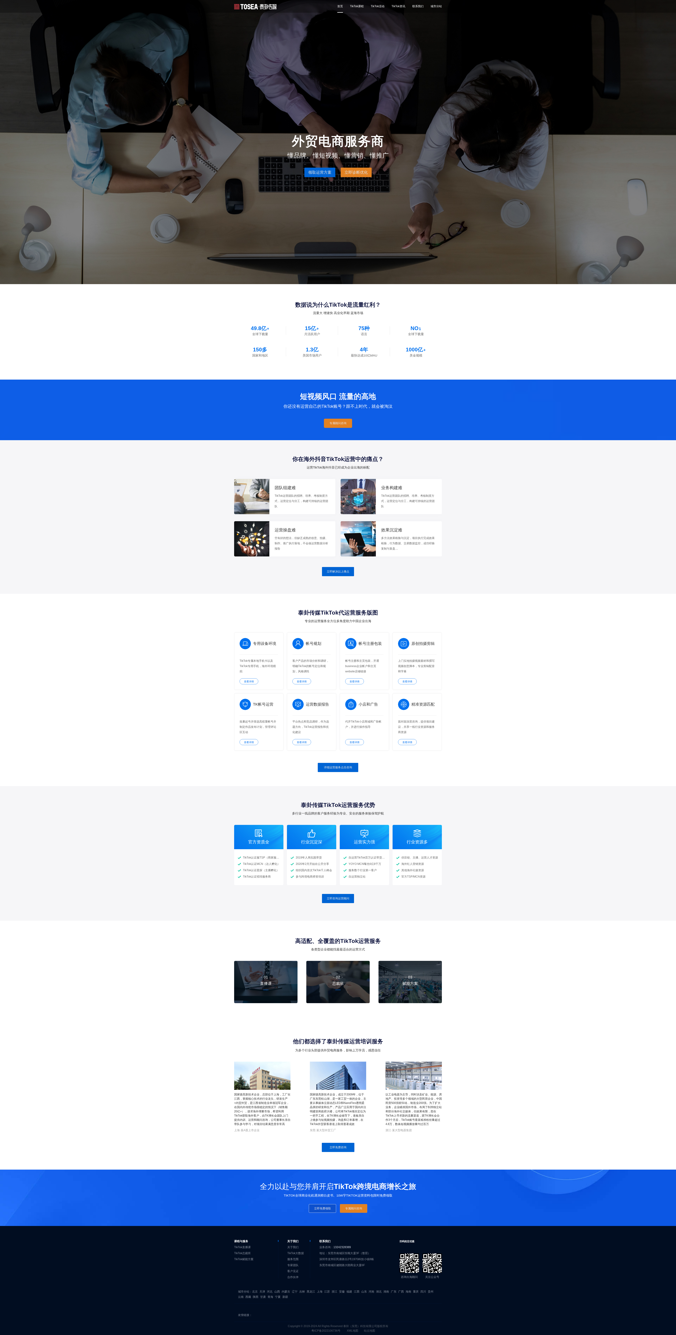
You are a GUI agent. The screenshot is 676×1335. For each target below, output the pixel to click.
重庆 (416, 1291)
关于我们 (293, 1247)
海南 (408, 1291)
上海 (320, 1291)
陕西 (255, 1296)
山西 (277, 1291)
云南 (241, 1296)
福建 (349, 1291)
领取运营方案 (319, 172)
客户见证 (293, 1271)
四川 (423, 1291)
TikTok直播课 (242, 1247)
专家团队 (293, 1265)
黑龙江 (311, 1291)
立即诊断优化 (356, 172)
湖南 (386, 1291)
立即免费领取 (322, 1208)
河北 (270, 1291)
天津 (262, 1291)
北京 (255, 1291)
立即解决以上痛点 (338, 571)
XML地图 (352, 1330)
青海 (270, 1296)
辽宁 (295, 1291)
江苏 (327, 1291)
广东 (393, 1291)
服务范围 (293, 1259)
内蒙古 (286, 1291)
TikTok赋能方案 (244, 1259)
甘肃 (263, 1296)
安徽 (342, 1291)
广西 (401, 1291)
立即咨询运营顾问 (338, 898)
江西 (356, 1291)
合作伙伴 (293, 1277)
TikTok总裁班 (242, 1253)
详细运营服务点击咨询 (338, 767)
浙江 (334, 1291)
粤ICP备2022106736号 (325, 1330)
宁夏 (278, 1296)
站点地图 (369, 1330)
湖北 (379, 1291)
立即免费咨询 (338, 1147)
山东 (364, 1291)
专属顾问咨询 (338, 423)
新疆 (285, 1296)
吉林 (302, 1291)
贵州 (430, 1291)
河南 (371, 1291)
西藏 (248, 1296)
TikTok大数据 (295, 1253)
